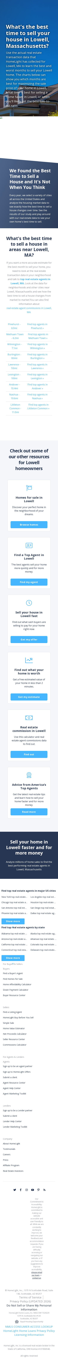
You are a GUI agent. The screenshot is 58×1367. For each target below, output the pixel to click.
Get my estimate (29, 697)
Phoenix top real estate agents (14, 913)
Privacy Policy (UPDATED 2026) (30, 1301)
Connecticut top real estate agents (14, 949)
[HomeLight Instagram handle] (26, 1189)
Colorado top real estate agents (43, 944)
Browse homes (29, 524)
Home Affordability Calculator (17, 984)
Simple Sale (8, 1023)
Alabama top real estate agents (14, 933)
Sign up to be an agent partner (17, 1066)
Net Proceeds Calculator (14, 1033)
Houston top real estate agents (43, 902)
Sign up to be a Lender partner (17, 1110)
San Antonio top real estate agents (14, 907)
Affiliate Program (11, 1165)
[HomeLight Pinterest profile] (38, 1189)
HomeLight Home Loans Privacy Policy (29, 1331)
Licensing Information (29, 1335)
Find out (29, 754)
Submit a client (10, 1077)
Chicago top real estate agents (14, 902)
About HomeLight (11, 1143)
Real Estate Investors (13, 1171)
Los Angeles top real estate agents (43, 896)
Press (5, 1159)
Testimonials (9, 1149)
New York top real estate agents (14, 896)
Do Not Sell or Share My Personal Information (29, 1307)
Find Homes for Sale (13, 979)
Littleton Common (15, 408)
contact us (36, 1278)
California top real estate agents (14, 944)
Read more (29, 811)
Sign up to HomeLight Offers (16, 1071)
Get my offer (29, 639)
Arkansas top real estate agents (43, 939)
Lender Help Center (12, 1121)
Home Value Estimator (14, 1028)
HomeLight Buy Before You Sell (18, 1017)
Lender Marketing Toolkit (15, 1126)
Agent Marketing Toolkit (14, 1093)
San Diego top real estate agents (43, 907)
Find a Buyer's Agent (13, 973)
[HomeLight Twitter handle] (14, 1189)
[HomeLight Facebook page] (20, 1189)
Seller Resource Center (14, 1039)
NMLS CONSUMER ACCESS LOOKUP (29, 1327)
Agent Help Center (12, 1088)
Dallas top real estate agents (43, 913)
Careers (6, 1154)
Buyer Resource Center (14, 995)
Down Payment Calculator (15, 989)
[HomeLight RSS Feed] (44, 1189)
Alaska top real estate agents (43, 933)
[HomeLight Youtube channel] (32, 1189)
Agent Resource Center (14, 1082)
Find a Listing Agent (12, 1012)
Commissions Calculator (14, 1044)
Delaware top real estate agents (43, 949)
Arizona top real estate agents (14, 939)
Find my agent (29, 582)
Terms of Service (30, 1297)
